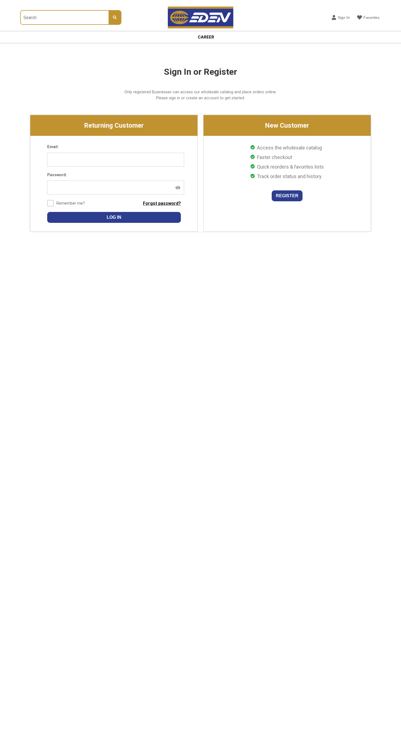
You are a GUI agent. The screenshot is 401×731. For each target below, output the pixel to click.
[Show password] (177, 187)
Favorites (371, 17)
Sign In (344, 17)
